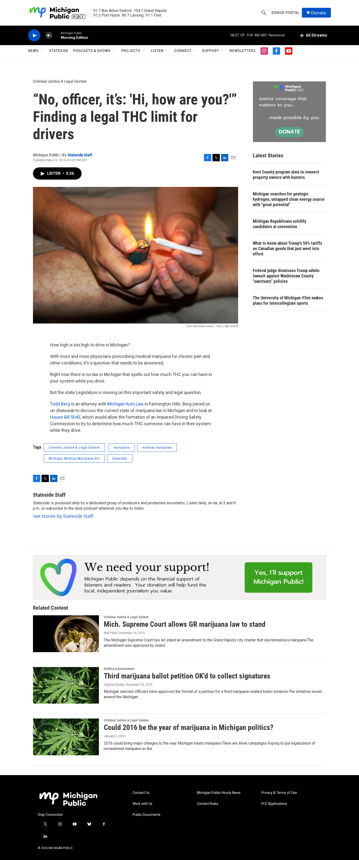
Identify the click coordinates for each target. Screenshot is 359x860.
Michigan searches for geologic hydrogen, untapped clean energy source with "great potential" (289, 199)
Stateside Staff (80, 154)
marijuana (122, 447)
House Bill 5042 (65, 417)
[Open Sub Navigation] (42, 51)
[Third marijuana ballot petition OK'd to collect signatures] (66, 685)
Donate (318, 12)
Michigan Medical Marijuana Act (74, 458)
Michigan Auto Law (125, 403)
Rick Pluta (110, 633)
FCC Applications (274, 804)
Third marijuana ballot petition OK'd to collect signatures (187, 676)
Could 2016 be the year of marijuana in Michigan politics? (188, 727)
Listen (157, 51)
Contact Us (141, 793)
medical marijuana (157, 447)
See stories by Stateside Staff (63, 516)
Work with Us (142, 804)
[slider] (56, 35)
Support (210, 51)
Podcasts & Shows (92, 51)
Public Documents (146, 815)
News (33, 51)
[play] (34, 35)
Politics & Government (119, 669)
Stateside (58, 51)
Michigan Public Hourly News (219, 793)
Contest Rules (207, 804)
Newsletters (243, 51)
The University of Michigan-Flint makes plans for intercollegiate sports (288, 300)
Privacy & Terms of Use (279, 793)
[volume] (49, 35)
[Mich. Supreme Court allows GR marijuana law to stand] (66, 633)
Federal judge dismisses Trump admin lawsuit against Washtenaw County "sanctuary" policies (286, 276)
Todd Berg (60, 403)
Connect (182, 51)
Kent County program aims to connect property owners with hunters (286, 174)
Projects (130, 51)
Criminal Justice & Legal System (60, 81)
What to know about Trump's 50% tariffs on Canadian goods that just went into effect (287, 248)
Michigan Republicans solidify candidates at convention (279, 224)
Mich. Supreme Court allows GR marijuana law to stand (184, 624)
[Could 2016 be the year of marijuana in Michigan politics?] (66, 736)
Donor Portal (285, 13)
